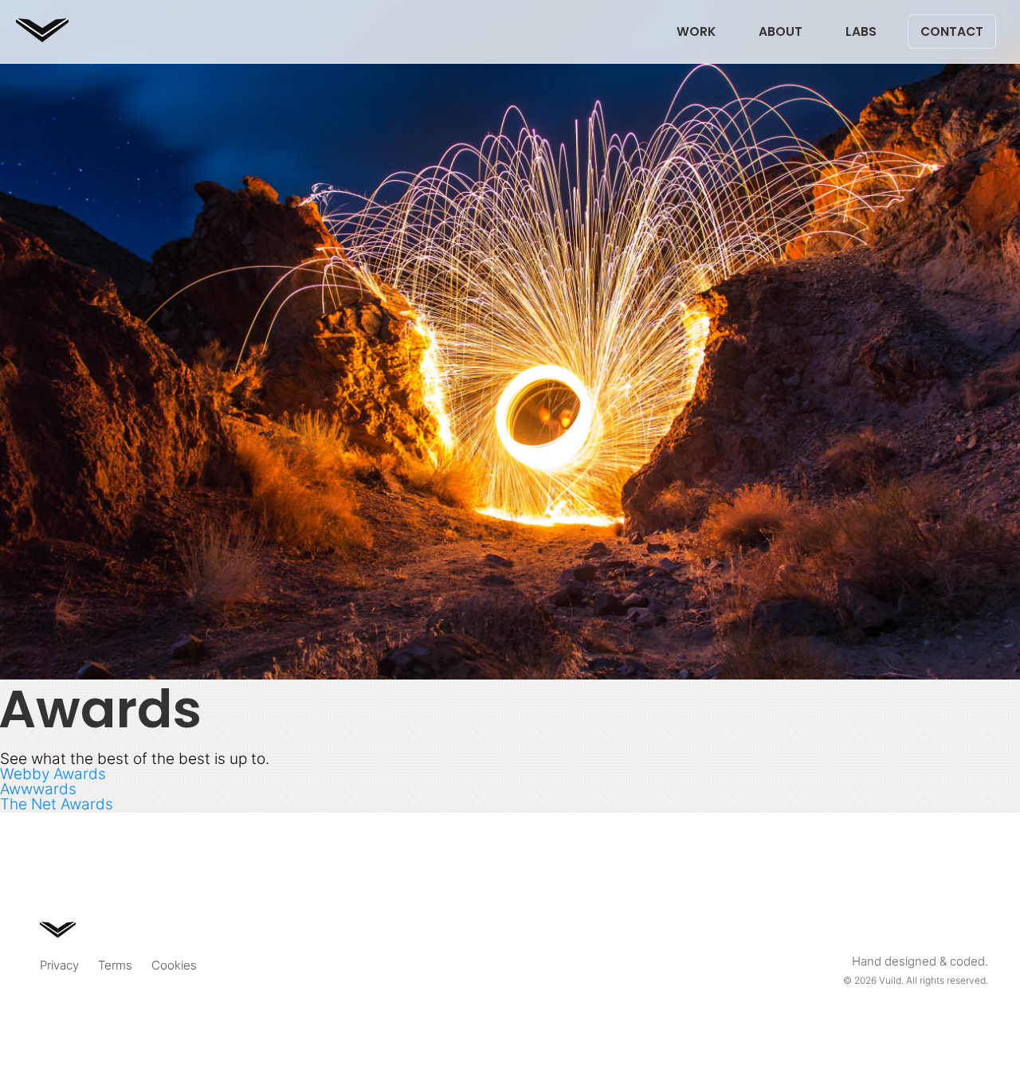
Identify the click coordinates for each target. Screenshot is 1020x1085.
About (780, 31)
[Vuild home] (42, 37)
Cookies (174, 965)
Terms (115, 965)
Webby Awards (53, 773)
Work (696, 31)
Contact (951, 31)
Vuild (890, 980)
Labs (861, 31)
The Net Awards (56, 803)
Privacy (59, 965)
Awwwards (38, 788)
